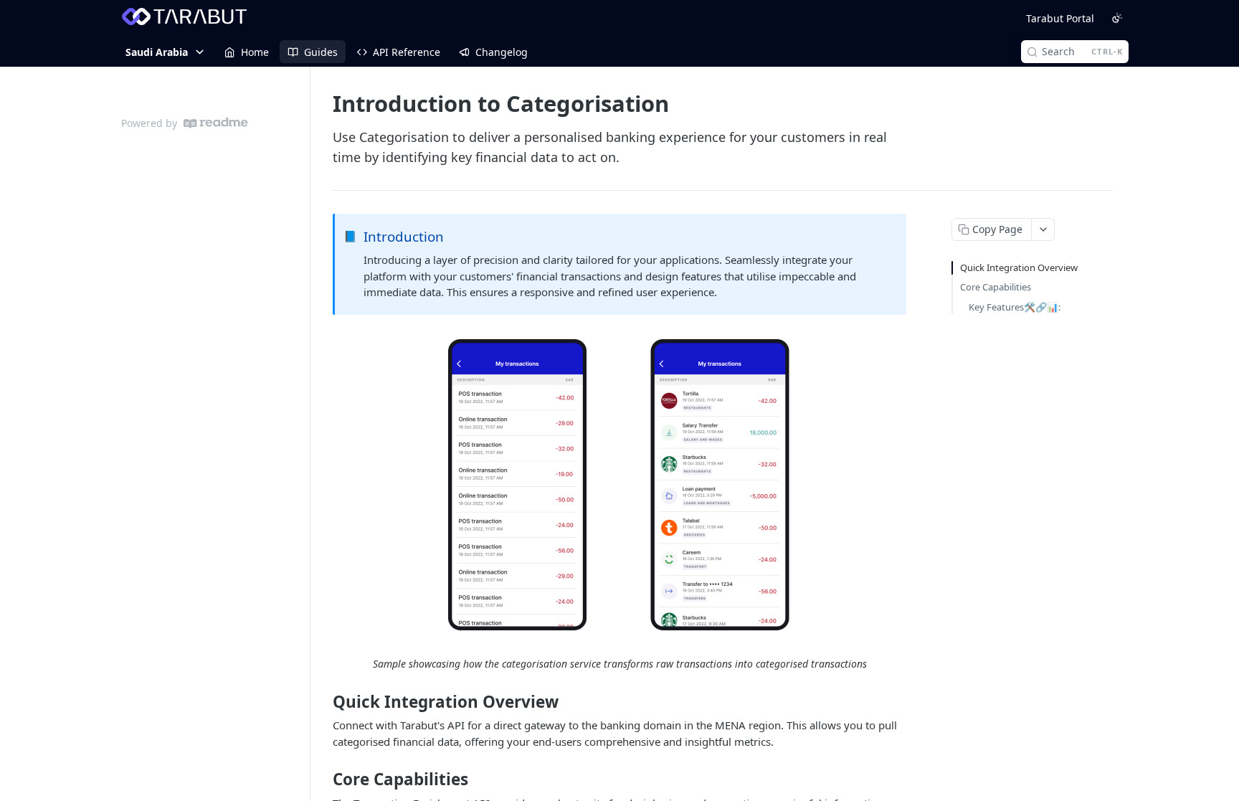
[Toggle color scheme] (1117, 17)
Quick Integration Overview (1019, 267)
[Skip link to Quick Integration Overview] (323, 702)
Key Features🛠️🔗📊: (1014, 306)
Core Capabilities (995, 286)
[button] (619, 486)
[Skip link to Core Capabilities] (323, 779)
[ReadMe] (216, 123)
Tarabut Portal (1060, 18)
